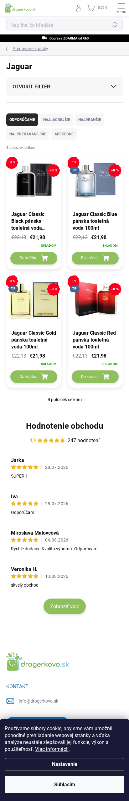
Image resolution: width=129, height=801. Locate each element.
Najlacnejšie (56, 120)
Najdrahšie (89, 120)
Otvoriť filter (31, 87)
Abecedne (64, 134)
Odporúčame (22, 120)
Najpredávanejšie (27, 134)
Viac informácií (52, 749)
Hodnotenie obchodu (64, 426)
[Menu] (121, 8)
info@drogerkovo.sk (38, 701)
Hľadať (115, 25)
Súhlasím (64, 785)
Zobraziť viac (64, 607)
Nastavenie (64, 764)
